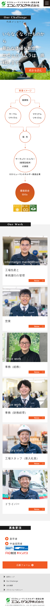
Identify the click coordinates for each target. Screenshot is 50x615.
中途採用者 (16, 543)
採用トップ (10, 577)
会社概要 (9, 585)
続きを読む (35, 70)
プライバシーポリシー (14, 590)
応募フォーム (23, 564)
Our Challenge (12, 581)
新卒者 (13, 538)
